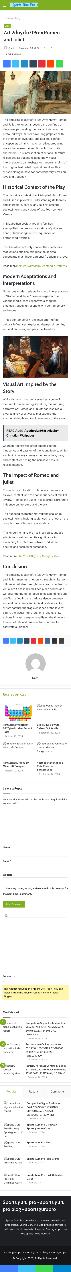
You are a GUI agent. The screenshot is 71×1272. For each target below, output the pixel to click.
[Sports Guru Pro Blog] (14, 1147)
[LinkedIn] (20, 641)
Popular (11, 1091)
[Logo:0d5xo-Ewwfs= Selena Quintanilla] (52, 712)
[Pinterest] (33, 641)
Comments (58, 1091)
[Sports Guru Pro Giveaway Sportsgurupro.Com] (14, 1130)
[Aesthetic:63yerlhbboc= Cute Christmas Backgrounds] (52, 750)
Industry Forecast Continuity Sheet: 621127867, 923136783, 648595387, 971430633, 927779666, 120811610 (46, 1069)
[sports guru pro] (23, 5)
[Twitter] (13, 641)
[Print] (61, 641)
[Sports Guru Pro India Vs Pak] (14, 1164)
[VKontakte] (47, 641)
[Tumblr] (26, 641)
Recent (33, 1091)
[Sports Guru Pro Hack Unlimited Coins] (14, 1180)
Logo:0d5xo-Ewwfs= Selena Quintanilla (49, 726)
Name (7, 847)
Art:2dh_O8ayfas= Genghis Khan (39, 556)
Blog (17, 18)
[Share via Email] (54, 641)
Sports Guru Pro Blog (39, 1142)
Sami (11, 48)
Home (9, 18)
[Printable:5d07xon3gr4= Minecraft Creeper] (18, 750)
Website (7, 874)
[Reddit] (40, 641)
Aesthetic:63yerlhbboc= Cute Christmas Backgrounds (50, 766)
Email (7, 861)
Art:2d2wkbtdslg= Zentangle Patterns (42, 266)
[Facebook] (6, 641)
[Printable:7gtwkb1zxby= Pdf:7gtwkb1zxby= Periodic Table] (18, 712)
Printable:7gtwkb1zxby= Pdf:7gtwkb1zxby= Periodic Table (18, 728)
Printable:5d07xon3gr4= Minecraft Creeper (17, 764)
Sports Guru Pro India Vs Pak (43, 1158)
